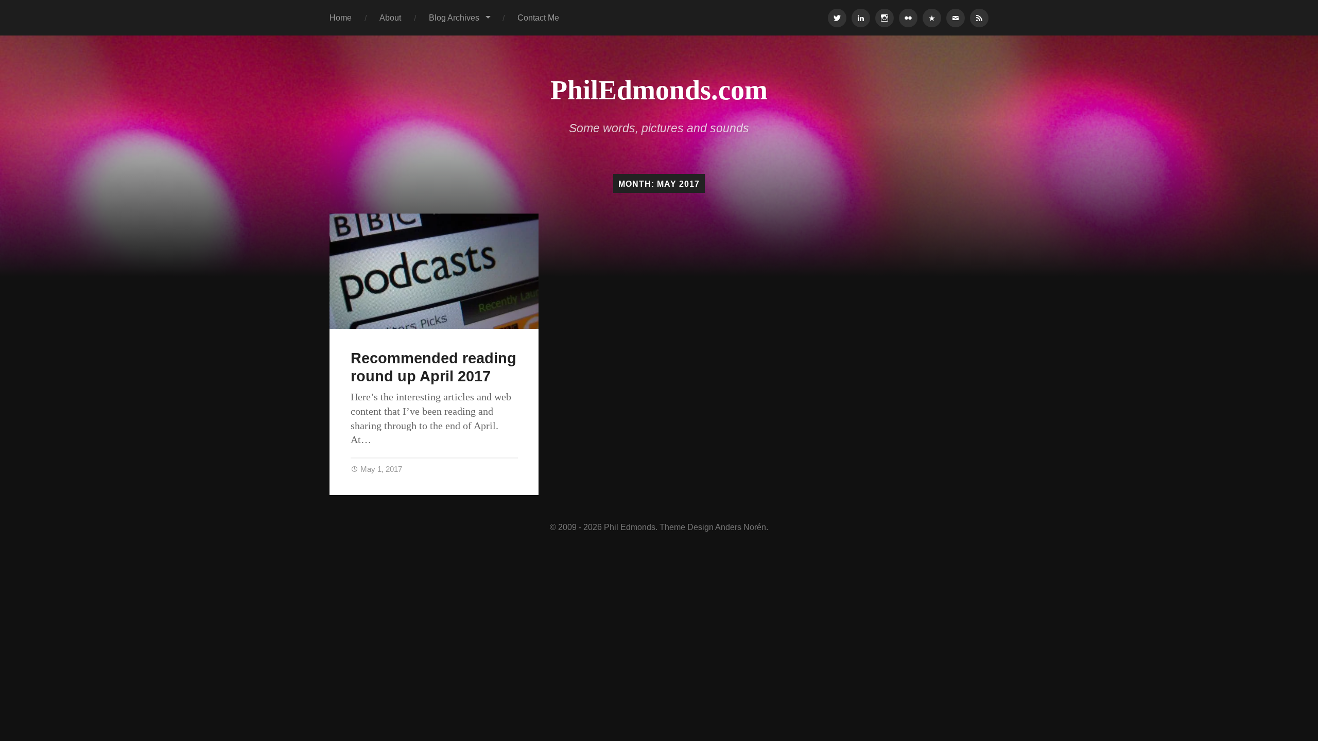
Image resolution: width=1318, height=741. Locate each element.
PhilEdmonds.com (659, 90)
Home (341, 17)
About (390, 17)
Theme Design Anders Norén (713, 527)
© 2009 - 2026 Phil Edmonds (602, 527)
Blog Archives (454, 17)
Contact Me (538, 17)
